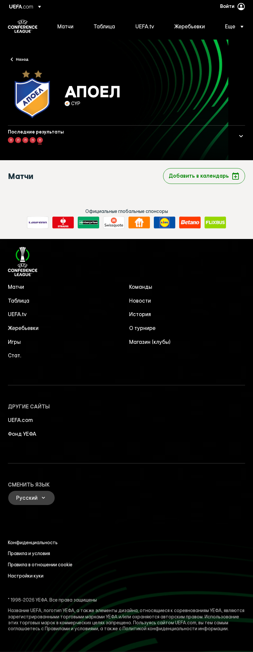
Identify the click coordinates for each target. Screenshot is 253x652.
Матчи (16, 287)
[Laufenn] (37, 222)
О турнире (142, 328)
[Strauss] (63, 222)
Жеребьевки (23, 328)
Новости (140, 301)
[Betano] (190, 222)
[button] (232, 26)
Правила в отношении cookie (40, 564)
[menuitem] (67, 26)
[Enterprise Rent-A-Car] (88, 222)
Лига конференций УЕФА (22, 26)
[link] (65, 26)
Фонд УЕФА (22, 434)
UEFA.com (20, 420)
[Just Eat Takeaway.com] (139, 222)
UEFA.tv (17, 314)
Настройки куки (25, 575)
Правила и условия (29, 553)
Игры (14, 342)
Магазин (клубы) (150, 342)
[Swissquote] (114, 222)
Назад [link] (22, 59)
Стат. (14, 355)
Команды (140, 287)
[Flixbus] (215, 222)
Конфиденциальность (33, 542)
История (140, 314)
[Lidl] (164, 222)
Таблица (18, 301)
